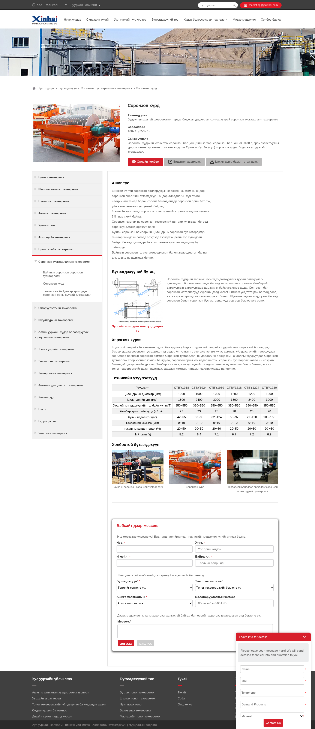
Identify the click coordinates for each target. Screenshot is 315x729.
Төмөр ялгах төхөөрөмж (55, 373)
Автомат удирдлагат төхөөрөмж (60, 385)
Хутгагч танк (46, 225)
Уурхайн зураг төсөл (46, 698)
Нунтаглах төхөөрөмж (53, 201)
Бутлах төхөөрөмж (51, 177)
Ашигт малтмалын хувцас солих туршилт (60, 692)
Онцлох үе (185, 704)
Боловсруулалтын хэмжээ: (216, 596)
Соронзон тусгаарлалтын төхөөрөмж (106, 88)
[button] (273, 637)
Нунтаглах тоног (131, 704)
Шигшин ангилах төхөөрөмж (58, 189)
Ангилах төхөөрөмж (52, 213)
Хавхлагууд (46, 397)
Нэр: (121, 542)
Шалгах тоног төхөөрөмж (137, 698)
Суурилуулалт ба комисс (49, 710)
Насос (42, 409)
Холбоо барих (271, 19)
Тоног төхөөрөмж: (209, 581)
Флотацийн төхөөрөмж (54, 237)
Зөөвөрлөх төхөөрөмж (54, 361)
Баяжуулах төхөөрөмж (135, 710)
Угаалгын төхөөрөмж (53, 433)
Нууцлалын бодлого (143, 724)
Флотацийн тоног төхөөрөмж (140, 716)
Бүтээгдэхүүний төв (165, 19)
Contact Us (273, 722)
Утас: (200, 542)
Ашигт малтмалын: (132, 596)
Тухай (182, 692)
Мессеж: (124, 621)
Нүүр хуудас (72, 19)
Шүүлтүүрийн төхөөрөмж (55, 320)
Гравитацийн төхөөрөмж (55, 249)
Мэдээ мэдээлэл (244, 19)
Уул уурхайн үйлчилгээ (130, 19)
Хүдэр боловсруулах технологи (205, 19)
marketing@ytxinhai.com (263, 5)
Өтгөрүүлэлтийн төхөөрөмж (57, 308)
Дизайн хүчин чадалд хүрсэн (52, 716)
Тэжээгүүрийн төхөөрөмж (56, 349)
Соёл (181, 698)
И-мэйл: (123, 556)
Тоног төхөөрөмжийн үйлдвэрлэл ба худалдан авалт (69, 704)
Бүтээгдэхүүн (68, 88)
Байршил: (203, 556)
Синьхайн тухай (97, 19)
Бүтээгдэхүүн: (128, 581)
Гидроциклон (47, 421)
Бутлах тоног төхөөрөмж (137, 692)
